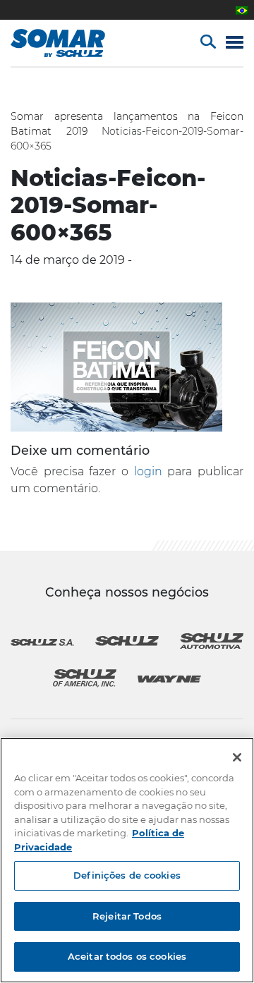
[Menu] (234, 43)
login (148, 471)
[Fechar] (237, 757)
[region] (127, 860)
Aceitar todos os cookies (127, 956)
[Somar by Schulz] (72, 43)
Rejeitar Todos (127, 916)
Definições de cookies (127, 875)
